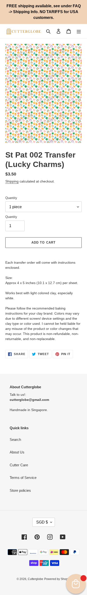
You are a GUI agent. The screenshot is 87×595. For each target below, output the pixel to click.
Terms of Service (23, 478)
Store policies (20, 490)
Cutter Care (19, 465)
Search (15, 439)
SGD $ (42, 522)
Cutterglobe (35, 579)
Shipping (12, 181)
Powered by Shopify (57, 579)
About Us (17, 452)
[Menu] (79, 31)
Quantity (11, 198)
